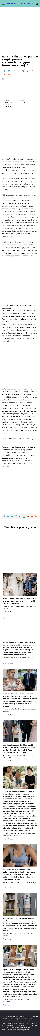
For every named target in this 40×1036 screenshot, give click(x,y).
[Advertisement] (20, 33)
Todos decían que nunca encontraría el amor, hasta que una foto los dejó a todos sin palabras (20, 601)
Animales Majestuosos (20, 3)
